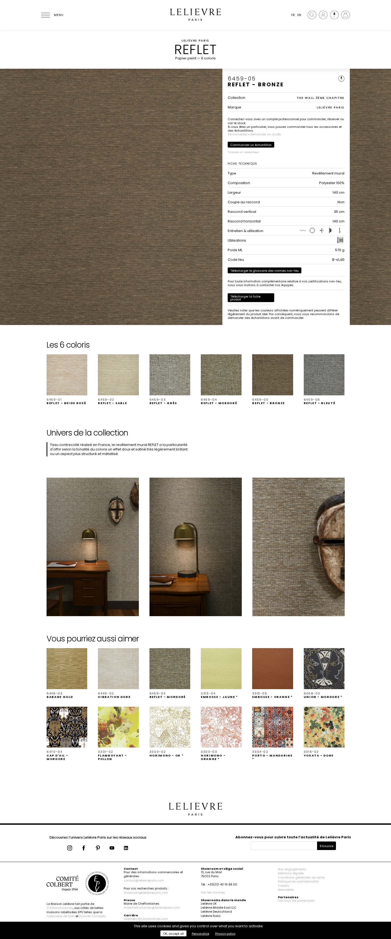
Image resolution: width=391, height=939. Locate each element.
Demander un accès (266, 134)
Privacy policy (225, 934)
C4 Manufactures (60, 908)
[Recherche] (312, 15)
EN (299, 15)
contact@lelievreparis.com (144, 880)
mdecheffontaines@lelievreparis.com (152, 907)
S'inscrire (326, 846)
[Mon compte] (323, 15)
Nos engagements (292, 869)
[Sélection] (334, 15)
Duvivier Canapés (92, 916)
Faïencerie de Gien (61, 916)
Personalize (200, 934)
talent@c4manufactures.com (146, 919)
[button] (67, 379)
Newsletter (286, 890)
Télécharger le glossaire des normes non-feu (264, 271)
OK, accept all (173, 934)
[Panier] (345, 15)
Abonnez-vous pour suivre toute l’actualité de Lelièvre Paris (293, 837)
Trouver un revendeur (243, 152)
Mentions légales (291, 873)
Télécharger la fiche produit (245, 298)
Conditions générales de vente (301, 877)
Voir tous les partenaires (296, 901)
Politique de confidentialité (298, 881)
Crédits (283, 886)
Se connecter (237, 134)
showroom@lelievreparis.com (146, 893)
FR (293, 15)
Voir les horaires (213, 892)
